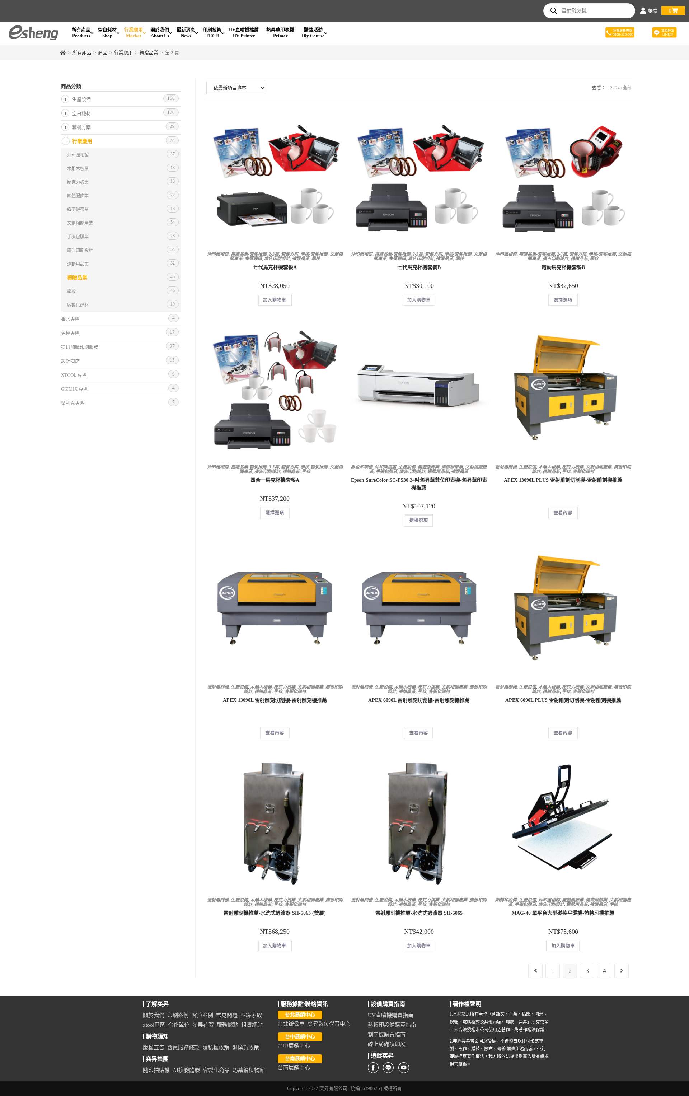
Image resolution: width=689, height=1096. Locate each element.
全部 (627, 87)
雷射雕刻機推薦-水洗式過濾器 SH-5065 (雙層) (275, 913)
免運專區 (253, 258)
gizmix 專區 (74, 389)
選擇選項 (563, 300)
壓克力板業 (572, 467)
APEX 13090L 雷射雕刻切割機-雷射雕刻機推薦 (275, 700)
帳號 (652, 10)
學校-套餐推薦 (314, 254)
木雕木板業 (549, 467)
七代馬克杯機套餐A (275, 267)
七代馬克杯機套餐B (419, 267)
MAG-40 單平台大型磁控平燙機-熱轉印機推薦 (563, 913)
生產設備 (407, 467)
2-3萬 (274, 254)
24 (617, 87)
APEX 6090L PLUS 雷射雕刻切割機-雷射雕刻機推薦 (563, 700)
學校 (315, 258)
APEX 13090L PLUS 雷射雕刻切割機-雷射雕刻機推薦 (563, 480)
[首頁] (63, 52)
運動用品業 (438, 471)
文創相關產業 (598, 467)
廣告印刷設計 (277, 258)
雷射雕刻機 (506, 467)
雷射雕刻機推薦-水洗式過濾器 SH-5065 (419, 913)
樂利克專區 (72, 403)
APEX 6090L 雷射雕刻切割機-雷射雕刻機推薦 (419, 700)
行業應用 (82, 141)
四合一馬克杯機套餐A (274, 480)
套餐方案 (289, 254)
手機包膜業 (386, 471)
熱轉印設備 (506, 900)
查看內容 (563, 513)
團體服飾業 (428, 467)
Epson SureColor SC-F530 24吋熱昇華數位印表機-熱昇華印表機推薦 (419, 483)
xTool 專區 (74, 375)
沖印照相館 (218, 254)
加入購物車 (274, 300)
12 (610, 87)
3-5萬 (274, 467)
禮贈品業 (300, 258)
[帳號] (643, 11)
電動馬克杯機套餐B (563, 267)
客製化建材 (583, 471)
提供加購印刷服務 (79, 347)
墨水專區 (70, 319)
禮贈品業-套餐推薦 (249, 254)
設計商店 (70, 361)
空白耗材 (81, 113)
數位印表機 (361, 467)
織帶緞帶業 (452, 467)
